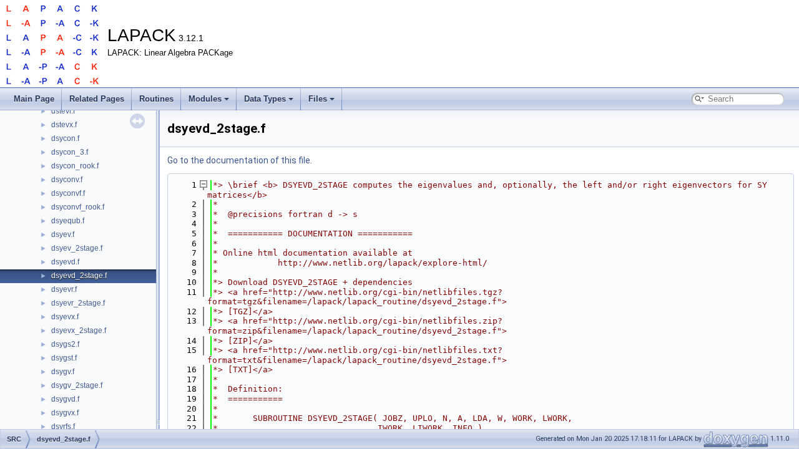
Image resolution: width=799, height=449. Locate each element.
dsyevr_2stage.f (78, 303)
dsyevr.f (64, 289)
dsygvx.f (65, 412)
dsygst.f (64, 358)
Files (317, 99)
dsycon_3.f (69, 152)
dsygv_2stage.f (76, 385)
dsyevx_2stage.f (78, 330)
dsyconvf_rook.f (77, 207)
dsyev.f (62, 234)
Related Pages (96, 99)
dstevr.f (63, 111)
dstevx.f (64, 124)
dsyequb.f (67, 220)
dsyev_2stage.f (76, 248)
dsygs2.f (65, 344)
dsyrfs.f (63, 426)
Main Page (34, 99)
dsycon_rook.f (75, 166)
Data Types (265, 99)
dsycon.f (65, 138)
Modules (205, 99)
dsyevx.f (65, 316)
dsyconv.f (66, 179)
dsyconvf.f (68, 193)
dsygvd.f (65, 399)
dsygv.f (62, 371)
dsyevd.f (65, 262)
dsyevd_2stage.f (79, 275)
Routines (156, 99)
